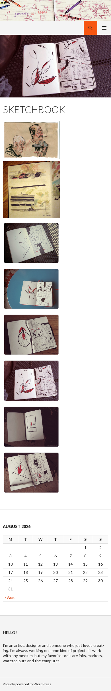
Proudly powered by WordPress (27, 684)
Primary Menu (104, 28)
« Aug (10, 597)
